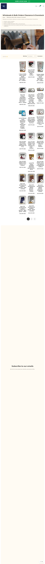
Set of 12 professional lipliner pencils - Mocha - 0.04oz (31, 188)
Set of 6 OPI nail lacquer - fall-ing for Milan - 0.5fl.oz (31, 72)
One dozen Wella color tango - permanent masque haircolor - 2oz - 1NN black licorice (31, 99)
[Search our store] (37, 6)
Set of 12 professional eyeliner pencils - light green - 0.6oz (22, 209)
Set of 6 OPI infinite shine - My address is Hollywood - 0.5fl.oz (40, 164)
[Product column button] (3, 56)
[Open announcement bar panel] (29, 1)
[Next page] (34, 219)
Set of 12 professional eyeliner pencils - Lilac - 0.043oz (22, 186)
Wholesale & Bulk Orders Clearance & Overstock (16, 17)
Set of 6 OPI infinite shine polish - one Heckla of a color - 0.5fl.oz (31, 145)
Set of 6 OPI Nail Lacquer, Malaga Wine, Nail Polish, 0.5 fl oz (31, 120)
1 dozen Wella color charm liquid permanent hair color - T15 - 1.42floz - (40, 77)
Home (4, 17)
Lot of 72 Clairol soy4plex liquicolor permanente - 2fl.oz (31, 166)
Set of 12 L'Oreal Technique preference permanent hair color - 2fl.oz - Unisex (22, 98)
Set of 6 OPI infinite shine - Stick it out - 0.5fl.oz (22, 163)
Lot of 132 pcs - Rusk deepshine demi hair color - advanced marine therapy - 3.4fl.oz (22, 123)
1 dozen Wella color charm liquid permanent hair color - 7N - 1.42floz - (22, 77)
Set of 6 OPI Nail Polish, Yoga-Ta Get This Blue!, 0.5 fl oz (22, 144)
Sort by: (25, 56)
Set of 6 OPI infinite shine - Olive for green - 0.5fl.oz (40, 144)
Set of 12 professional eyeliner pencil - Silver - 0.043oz (31, 208)
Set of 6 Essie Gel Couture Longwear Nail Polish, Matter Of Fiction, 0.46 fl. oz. (40, 120)
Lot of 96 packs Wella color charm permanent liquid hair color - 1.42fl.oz (40, 97)
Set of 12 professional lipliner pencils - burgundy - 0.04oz (40, 188)
